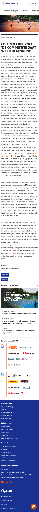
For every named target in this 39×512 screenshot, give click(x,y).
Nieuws (25, 11)
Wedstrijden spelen (7, 429)
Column (4, 279)
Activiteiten (4, 435)
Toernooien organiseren (8, 455)
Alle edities (4, 469)
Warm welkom (5, 426)
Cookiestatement (6, 500)
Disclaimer (4, 504)
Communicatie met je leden (9, 438)
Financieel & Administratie (9, 461)
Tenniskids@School (7, 415)
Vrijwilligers (4, 449)
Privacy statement (6, 496)
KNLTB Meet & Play (7, 407)
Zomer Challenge (6, 412)
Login (32, 3)
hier (14, 253)
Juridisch (4, 458)
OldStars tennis (6, 418)
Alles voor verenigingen (10, 11)
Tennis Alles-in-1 (6, 432)
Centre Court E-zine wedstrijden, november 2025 (16, 475)
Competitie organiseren (8, 446)
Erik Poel (5, 274)
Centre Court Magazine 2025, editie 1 (12, 478)
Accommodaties (6, 452)
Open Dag (4, 409)
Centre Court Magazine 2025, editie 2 (12, 472)
